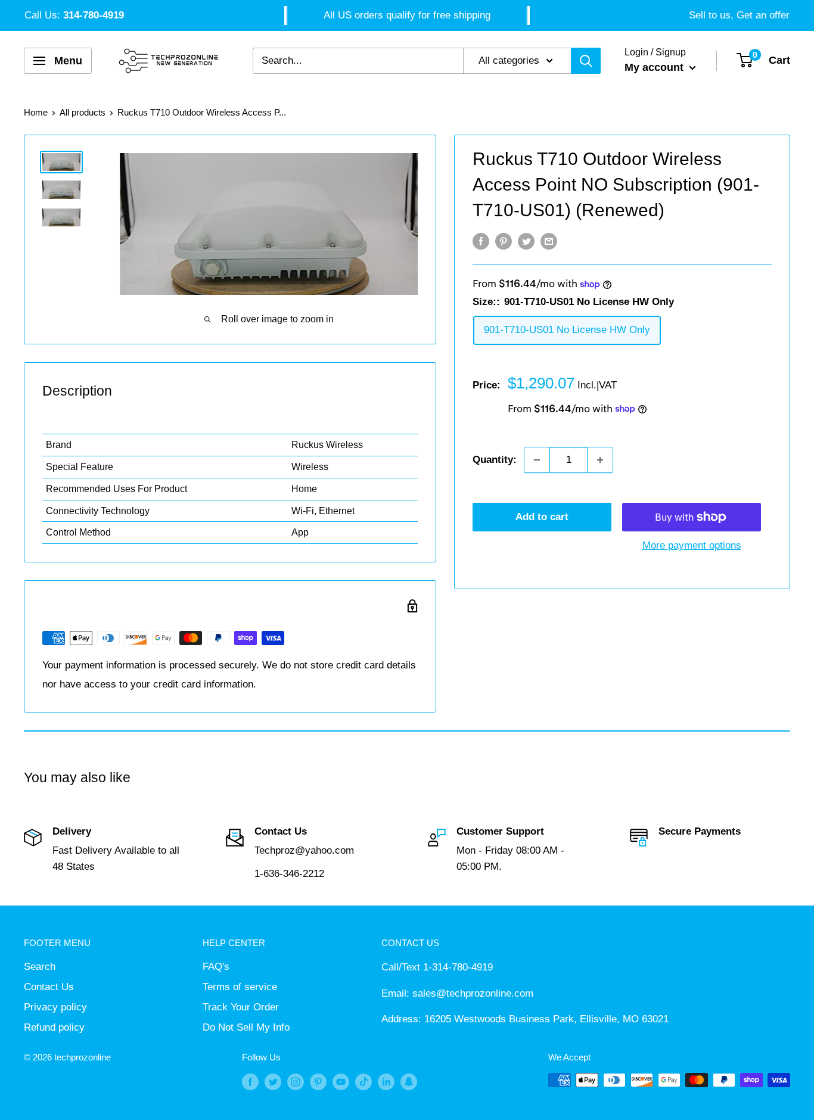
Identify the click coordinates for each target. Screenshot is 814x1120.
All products (82, 112)
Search (39, 966)
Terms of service (240, 987)
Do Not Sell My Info (246, 1027)
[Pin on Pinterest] (503, 241)
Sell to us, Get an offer (739, 15)
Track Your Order (241, 1007)
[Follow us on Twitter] (273, 1081)
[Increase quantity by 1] (600, 459)
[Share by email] (548, 241)
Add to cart (541, 516)
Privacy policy (55, 1007)
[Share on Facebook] (481, 241)
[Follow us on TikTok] (363, 1081)
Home (36, 112)
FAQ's (216, 966)
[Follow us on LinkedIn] (386, 1081)
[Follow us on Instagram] (295, 1081)
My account (655, 67)
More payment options (691, 545)
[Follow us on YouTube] (341, 1081)
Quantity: (495, 459)
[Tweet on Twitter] (526, 241)
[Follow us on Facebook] (250, 1081)
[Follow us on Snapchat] (408, 1081)
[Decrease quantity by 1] (536, 459)
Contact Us (49, 987)
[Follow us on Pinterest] (318, 1081)
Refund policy (54, 1027)
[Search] (586, 61)
